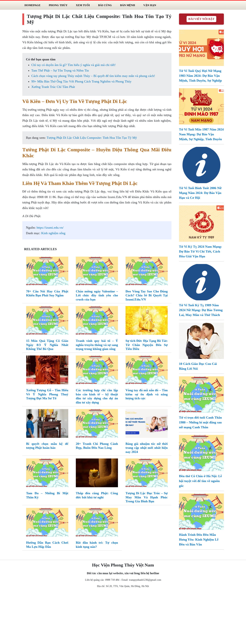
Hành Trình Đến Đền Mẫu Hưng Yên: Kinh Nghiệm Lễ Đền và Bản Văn (198, 539)
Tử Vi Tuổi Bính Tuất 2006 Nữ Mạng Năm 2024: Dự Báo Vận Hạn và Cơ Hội (200, 192)
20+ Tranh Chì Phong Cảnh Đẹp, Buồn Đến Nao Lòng (97, 445)
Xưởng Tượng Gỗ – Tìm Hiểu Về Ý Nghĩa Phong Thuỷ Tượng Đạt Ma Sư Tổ (47, 394)
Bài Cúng (105, 5)
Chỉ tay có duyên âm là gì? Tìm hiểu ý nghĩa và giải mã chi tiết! (73, 65)
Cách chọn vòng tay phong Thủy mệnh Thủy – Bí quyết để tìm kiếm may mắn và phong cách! (93, 76)
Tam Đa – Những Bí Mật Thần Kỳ (47, 495)
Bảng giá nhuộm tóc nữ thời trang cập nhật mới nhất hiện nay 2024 (147, 448)
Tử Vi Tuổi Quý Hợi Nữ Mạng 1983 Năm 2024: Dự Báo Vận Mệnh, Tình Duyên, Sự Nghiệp (200, 75)
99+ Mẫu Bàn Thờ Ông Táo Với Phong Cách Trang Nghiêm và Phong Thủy (81, 81)
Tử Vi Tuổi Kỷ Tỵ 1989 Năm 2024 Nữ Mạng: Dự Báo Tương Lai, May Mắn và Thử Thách (201, 310)
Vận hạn (149, 5)
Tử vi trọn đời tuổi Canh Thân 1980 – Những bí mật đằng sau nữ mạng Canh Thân (200, 422)
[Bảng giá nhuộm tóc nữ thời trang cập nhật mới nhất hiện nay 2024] (147, 424)
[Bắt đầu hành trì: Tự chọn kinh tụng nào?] (97, 523)
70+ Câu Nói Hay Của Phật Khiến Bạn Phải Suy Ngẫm (47, 293)
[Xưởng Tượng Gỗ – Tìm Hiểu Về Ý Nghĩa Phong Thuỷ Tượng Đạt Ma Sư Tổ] (47, 370)
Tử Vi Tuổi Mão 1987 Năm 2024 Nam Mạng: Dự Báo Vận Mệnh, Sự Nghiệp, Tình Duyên (201, 134)
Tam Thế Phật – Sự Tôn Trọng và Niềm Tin (60, 70)
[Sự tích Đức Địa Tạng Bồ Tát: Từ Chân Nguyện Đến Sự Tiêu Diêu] (147, 321)
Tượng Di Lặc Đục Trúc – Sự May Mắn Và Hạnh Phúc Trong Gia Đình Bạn (147, 497)
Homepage (32, 5)
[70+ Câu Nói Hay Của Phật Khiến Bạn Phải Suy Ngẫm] (47, 272)
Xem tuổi (83, 5)
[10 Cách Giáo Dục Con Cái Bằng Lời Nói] (201, 340)
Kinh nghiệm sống (53, 233)
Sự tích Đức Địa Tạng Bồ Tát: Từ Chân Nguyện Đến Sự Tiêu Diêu (147, 345)
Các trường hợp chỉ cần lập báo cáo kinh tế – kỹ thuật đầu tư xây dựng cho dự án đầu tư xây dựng (97, 396)
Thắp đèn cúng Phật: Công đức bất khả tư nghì (97, 495)
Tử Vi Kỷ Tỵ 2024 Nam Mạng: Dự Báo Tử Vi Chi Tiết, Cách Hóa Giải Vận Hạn (200, 251)
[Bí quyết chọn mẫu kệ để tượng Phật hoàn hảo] (47, 424)
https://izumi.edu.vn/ (50, 227)
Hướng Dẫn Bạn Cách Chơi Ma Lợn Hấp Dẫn (47, 544)
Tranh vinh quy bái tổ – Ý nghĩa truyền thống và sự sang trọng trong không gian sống (97, 345)
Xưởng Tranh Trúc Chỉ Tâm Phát (53, 87)
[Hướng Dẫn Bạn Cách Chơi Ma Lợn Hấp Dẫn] (47, 523)
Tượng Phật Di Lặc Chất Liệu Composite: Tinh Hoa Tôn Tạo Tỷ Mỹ (92, 137)
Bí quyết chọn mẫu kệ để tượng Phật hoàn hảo (47, 445)
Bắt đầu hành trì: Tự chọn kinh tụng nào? (97, 544)
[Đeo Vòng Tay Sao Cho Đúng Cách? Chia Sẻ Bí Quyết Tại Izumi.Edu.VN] (147, 272)
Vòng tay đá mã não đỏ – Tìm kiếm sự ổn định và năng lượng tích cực (147, 394)
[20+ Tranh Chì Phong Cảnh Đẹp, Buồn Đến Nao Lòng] (97, 424)
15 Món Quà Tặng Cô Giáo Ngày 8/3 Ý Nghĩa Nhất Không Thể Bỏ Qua (47, 345)
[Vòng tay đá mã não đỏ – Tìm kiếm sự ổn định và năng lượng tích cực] (147, 370)
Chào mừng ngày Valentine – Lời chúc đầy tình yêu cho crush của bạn (97, 295)
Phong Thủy (58, 5)
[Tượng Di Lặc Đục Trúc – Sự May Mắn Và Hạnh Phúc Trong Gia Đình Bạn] (147, 473)
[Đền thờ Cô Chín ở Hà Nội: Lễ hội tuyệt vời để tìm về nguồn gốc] (201, 453)
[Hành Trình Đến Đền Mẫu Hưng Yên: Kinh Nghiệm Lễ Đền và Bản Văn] (201, 511)
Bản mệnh (127, 5)
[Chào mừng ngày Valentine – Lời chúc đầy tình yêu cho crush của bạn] (97, 272)
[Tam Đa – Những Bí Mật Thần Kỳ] (47, 473)
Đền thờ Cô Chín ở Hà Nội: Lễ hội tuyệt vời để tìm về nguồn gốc (200, 481)
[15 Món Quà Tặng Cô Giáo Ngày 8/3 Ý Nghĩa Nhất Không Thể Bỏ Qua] (47, 321)
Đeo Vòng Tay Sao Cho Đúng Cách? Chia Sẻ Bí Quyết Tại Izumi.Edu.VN (147, 295)
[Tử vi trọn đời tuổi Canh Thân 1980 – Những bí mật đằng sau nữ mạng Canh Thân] (201, 394)
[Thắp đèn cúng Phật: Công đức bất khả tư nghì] (97, 473)
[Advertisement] (123, 607)
